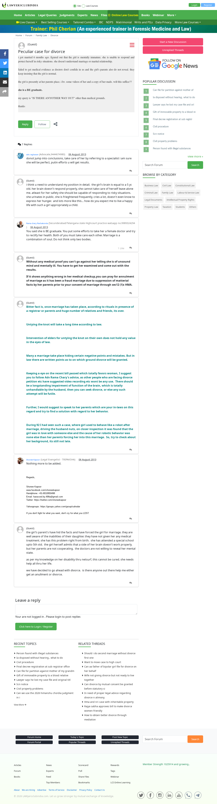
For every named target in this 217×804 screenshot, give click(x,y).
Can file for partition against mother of (173, 90)
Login (194, 4)
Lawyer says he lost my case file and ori (173, 105)
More (170, 15)
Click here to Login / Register (36, 626)
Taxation (167, 206)
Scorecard (83, 765)
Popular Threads (77, 742)
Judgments (67, 15)
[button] (132, 46)
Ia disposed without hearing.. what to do (39, 657)
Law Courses (92, 5)
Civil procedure (25, 662)
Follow (42, 124)
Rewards (115, 765)
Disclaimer (72, 790)
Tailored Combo (83, 22)
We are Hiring (28, 790)
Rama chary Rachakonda (37, 223)
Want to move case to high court (102, 662)
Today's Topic (77, 737)
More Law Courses (187, 22)
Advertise (41, 790)
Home (18, 15)
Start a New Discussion (173, 41)
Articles (30, 15)
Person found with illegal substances (37, 653)
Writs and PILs (143, 22)
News (94, 15)
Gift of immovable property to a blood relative (42, 675)
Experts (82, 15)
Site (79, 5)
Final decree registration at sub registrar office (43, 666)
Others (192, 206)
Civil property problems (29, 688)
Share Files (83, 776)
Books (145, 15)
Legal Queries (47, 15)
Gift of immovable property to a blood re (174, 112)
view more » (195, 156)
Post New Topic (120, 737)
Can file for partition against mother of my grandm (45, 671)
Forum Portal (34, 742)
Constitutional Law (184, 185)
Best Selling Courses (54, 22)
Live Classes (27, 22)
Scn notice (22, 684)
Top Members (53, 782)
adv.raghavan (32, 154)
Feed (48, 776)
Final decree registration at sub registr (172, 119)
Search (195, 165)
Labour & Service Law (188, 192)
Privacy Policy (85, 790)
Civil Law (166, 185)
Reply (25, 124)
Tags (113, 770)
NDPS (109, 22)
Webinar (158, 15)
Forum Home (34, 737)
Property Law (151, 206)
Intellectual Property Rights (180, 199)
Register (208, 4)
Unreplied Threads (173, 50)
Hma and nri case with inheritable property (109, 701)
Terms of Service (56, 790)
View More (19, 704)
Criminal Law (151, 192)
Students (180, 206)
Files (104, 15)
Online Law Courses (124, 15)
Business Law (151, 185)
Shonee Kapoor (33, 459)
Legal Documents (153, 199)
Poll (80, 770)
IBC (101, 22)
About (16, 790)
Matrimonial (124, 22)
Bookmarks (84, 782)
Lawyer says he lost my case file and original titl (43, 679)
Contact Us (99, 790)
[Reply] (130, 171)
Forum (17, 770)
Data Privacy (163, 22)
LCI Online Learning (120, 782)
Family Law (167, 192)
